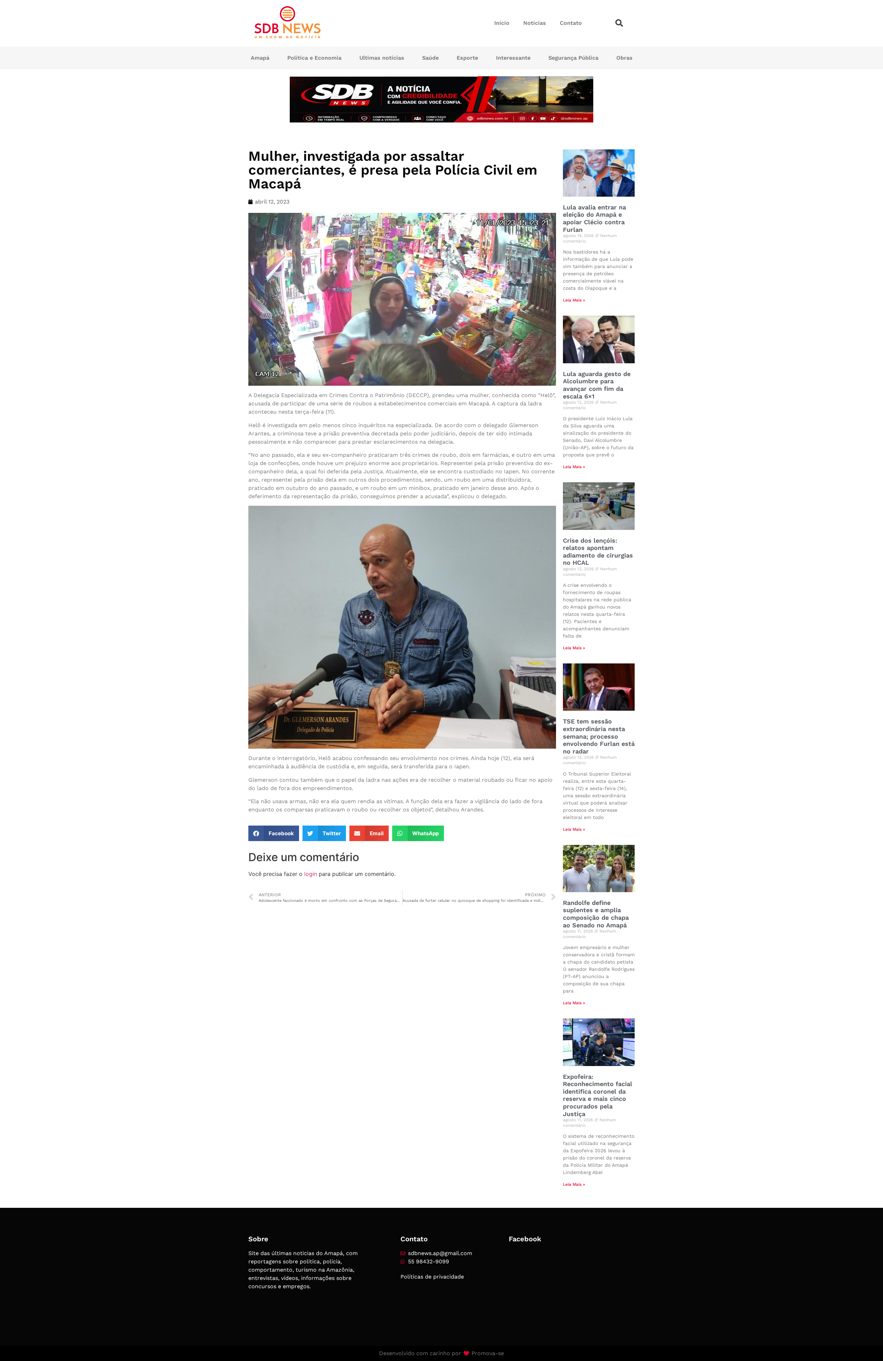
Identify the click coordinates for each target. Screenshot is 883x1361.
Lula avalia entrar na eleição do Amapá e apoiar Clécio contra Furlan (594, 218)
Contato (571, 23)
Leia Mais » (574, 300)
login (310, 873)
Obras (624, 58)
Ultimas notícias (381, 58)
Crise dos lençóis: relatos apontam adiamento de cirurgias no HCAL (598, 551)
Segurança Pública (573, 58)
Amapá (260, 58)
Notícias (534, 23)
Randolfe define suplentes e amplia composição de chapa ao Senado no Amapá (596, 914)
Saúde (430, 58)
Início (501, 23)
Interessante (513, 58)
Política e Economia (314, 58)
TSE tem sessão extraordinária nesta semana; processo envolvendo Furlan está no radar (599, 736)
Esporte (467, 58)
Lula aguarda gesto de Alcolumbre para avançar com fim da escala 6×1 (597, 385)
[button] (619, 23)
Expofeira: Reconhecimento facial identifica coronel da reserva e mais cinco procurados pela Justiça (597, 1095)
